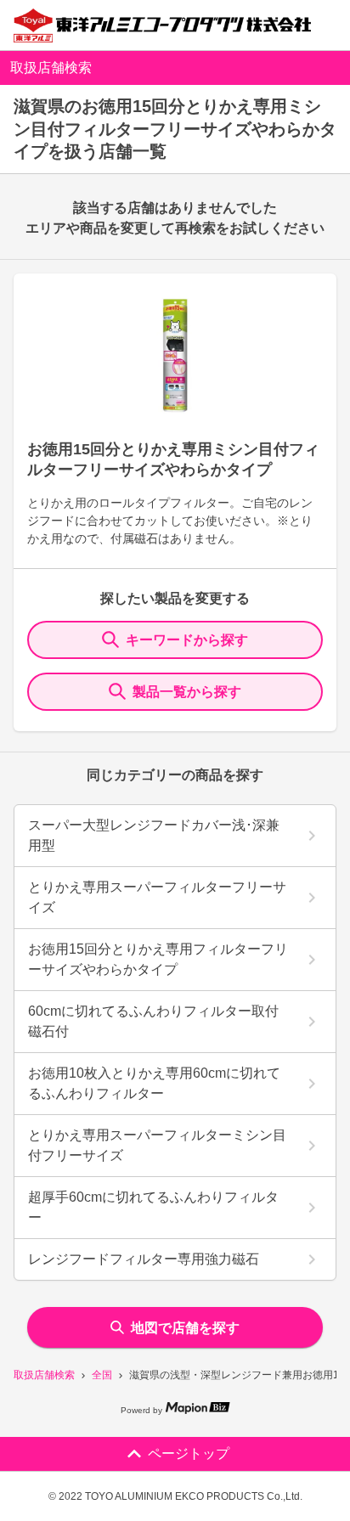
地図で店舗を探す (185, 1328)
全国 (102, 1375)
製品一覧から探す (187, 691)
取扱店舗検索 (44, 1375)
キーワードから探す (187, 640)
